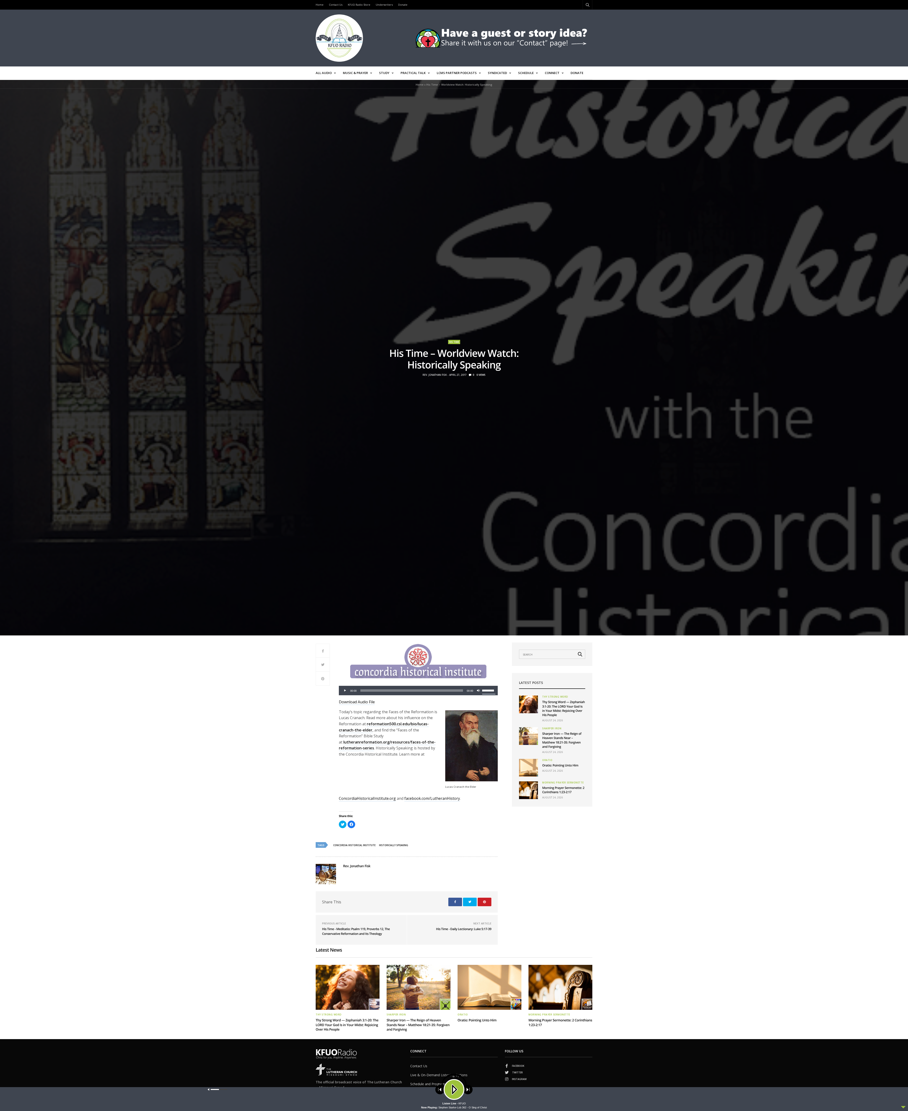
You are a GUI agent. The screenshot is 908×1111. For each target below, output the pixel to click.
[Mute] (478, 690)
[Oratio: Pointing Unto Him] (528, 768)
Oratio (547, 760)
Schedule (526, 73)
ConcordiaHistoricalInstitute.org (367, 798)
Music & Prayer (355, 73)
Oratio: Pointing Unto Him (560, 765)
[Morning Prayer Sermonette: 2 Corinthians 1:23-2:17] (528, 790)
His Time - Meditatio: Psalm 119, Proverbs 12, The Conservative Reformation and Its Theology (356, 931)
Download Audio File (357, 701)
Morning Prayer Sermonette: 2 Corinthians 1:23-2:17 (563, 790)
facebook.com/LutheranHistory (432, 798)
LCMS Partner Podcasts (457, 73)
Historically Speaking (393, 845)
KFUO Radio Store (359, 4)
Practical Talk (413, 73)
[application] (418, 690)
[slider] (488, 690)
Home (319, 4)
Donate (402, 4)
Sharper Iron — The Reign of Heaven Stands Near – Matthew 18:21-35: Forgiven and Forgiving (561, 740)
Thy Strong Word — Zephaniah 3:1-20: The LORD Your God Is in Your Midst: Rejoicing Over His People (563, 708)
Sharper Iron (551, 728)
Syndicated (497, 73)
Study (384, 73)
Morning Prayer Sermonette (563, 782)
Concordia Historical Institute (354, 845)
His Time (454, 342)
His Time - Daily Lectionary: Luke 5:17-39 (463, 929)
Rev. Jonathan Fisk (435, 374)
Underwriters (384, 4)
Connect (552, 73)
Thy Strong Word (555, 696)
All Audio (324, 73)
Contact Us (335, 4)
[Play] (345, 690)
